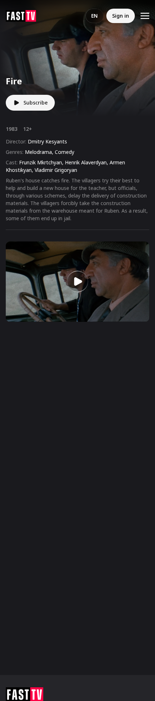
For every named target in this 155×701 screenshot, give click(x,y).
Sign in (120, 15)
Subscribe (35, 102)
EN (94, 15)
